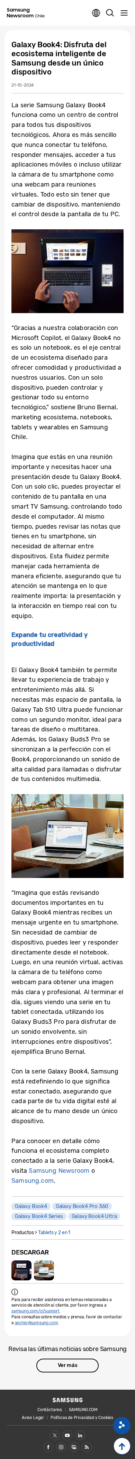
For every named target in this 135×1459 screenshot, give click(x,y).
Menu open (124, 13)
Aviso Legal (33, 1417)
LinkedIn (80, 1435)
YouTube (67, 1435)
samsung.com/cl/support (35, 1311)
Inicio (122, 1446)
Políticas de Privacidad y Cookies (82, 1417)
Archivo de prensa (74, 1447)
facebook (48, 1447)
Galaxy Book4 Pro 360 (82, 1206)
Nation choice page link (96, 13)
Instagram (61, 1447)
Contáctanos (49, 1409)
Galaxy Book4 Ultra (94, 1216)
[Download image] (21, 1270)
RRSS (87, 1447)
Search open (110, 13)
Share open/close (121, 1425)
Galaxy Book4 (31, 1206)
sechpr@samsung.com (36, 1322)
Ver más (68, 1365)
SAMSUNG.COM (83, 1409)
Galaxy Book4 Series (39, 1216)
